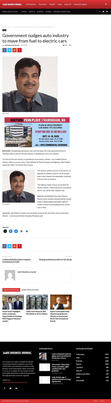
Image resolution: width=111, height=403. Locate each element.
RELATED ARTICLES (11, 290)
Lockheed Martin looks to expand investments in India (16, 260)
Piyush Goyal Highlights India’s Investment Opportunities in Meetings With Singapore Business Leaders (12, 316)
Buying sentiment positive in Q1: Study (55, 259)
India (60, 4)
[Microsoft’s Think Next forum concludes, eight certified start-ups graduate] (44, 367)
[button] (106, 4)
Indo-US (67, 4)
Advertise (40, 11)
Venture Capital (80, 4)
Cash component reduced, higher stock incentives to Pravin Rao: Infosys (61, 356)
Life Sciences (31, 4)
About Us (32, 11)
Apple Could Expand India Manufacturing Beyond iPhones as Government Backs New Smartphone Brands (59, 316)
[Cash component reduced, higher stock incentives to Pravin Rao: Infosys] (42, 356)
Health (52, 4)
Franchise (43, 4)
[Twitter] (103, 12)
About (95, 401)
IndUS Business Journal (11, 45)
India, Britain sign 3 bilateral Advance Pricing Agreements (61, 379)
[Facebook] (99, 12)
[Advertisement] (55, 20)
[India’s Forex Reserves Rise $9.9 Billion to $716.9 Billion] (37, 302)
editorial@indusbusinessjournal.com (15, 382)
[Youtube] (107, 12)
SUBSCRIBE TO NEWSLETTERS (61, 11)
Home (4, 27)
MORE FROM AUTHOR (30, 290)
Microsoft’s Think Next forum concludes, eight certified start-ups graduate (60, 367)
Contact (24, 11)
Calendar (48, 11)
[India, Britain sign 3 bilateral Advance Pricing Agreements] (44, 380)
